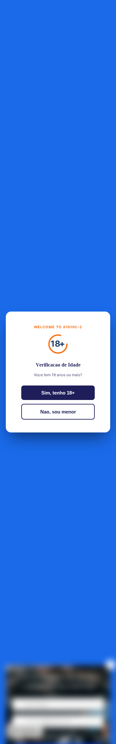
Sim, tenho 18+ (58, 392)
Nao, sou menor (58, 411)
